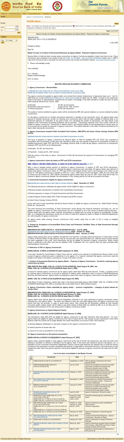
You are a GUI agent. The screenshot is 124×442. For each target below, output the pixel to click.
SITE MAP (87, 11)
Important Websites (56, 13)
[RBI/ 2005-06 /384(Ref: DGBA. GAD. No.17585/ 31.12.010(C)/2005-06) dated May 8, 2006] (57, 92)
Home (29, 17)
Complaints (46, 13)
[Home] (21, 12)
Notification (38, 17)
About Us (4, 13)
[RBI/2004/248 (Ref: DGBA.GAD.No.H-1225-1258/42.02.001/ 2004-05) (49, 231)
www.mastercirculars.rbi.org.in (106, 60)
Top (117, 434)
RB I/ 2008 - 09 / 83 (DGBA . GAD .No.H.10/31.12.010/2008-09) (82, 58)
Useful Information (14, 13)
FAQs (24, 13)
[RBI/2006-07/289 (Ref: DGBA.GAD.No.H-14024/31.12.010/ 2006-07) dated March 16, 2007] (56, 136)
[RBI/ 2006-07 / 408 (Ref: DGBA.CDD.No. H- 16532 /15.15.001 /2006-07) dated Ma (57, 164)
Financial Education (34, 13)
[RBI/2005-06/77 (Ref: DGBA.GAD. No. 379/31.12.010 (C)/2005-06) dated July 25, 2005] (56, 91)
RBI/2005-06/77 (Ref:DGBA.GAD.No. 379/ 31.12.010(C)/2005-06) (46, 392)
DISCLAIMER (106, 11)
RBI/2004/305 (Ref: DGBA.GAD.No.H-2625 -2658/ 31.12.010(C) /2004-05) (50, 183)
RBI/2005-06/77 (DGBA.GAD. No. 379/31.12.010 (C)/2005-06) (63, 98)
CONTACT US (96, 11)
